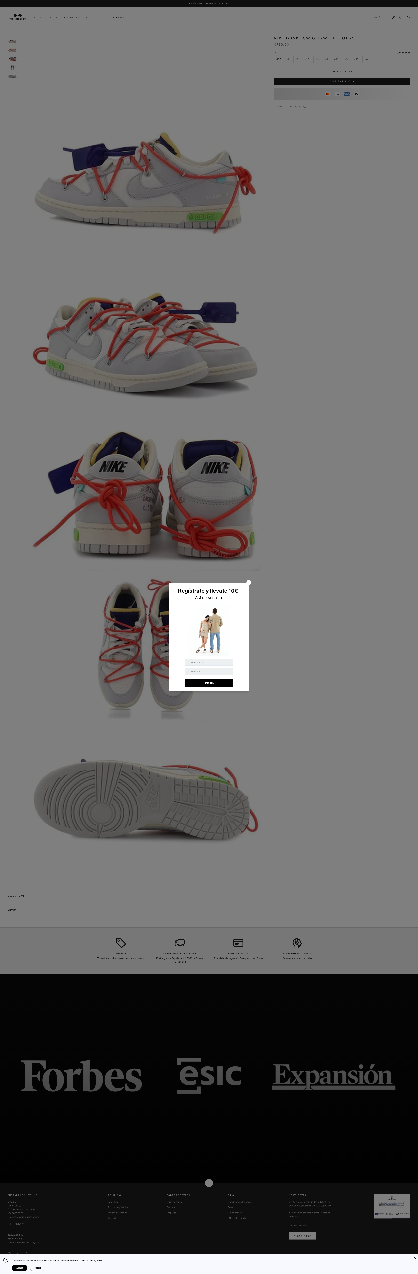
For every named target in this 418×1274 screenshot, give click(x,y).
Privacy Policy (95, 1260)
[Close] (414, 1257)
